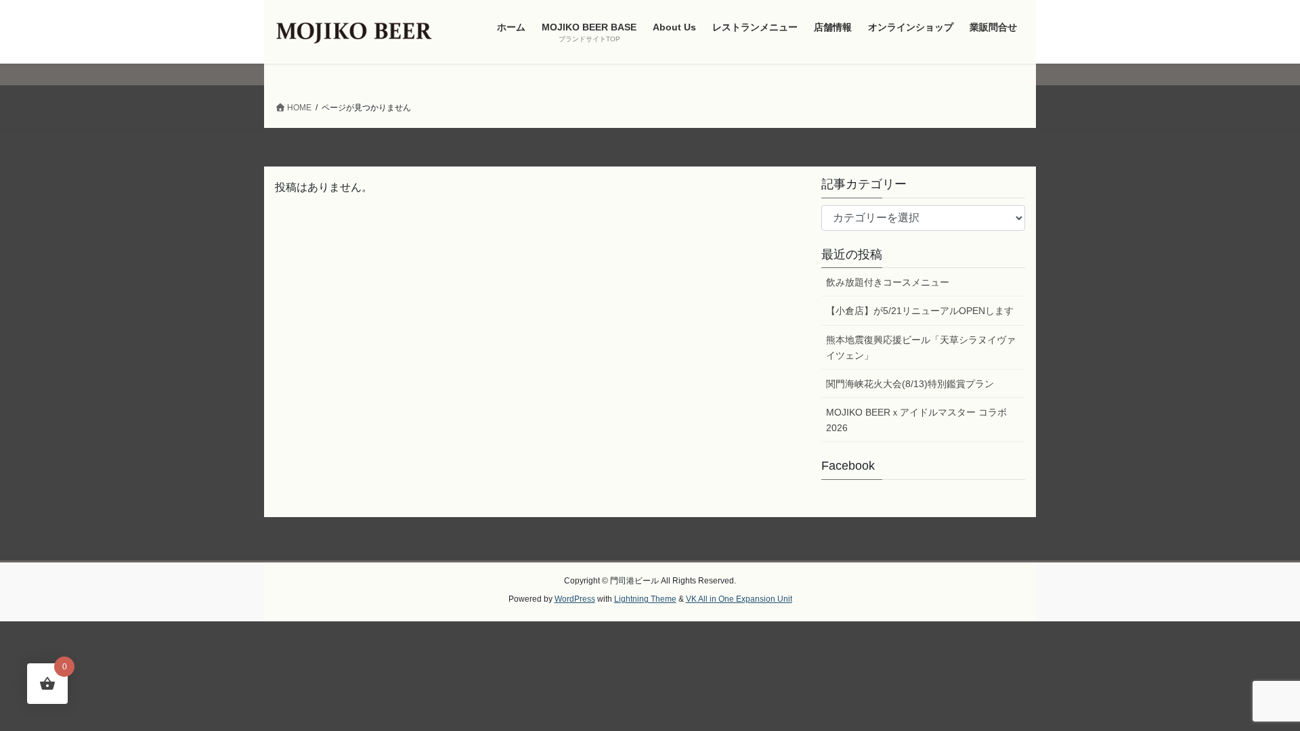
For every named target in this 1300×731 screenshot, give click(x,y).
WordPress (575, 599)
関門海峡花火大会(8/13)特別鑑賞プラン (910, 383)
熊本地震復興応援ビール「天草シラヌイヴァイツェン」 (921, 347)
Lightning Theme (645, 599)
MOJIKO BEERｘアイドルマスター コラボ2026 (916, 420)
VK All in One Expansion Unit (739, 599)
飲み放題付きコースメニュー (887, 282)
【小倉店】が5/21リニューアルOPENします (920, 310)
